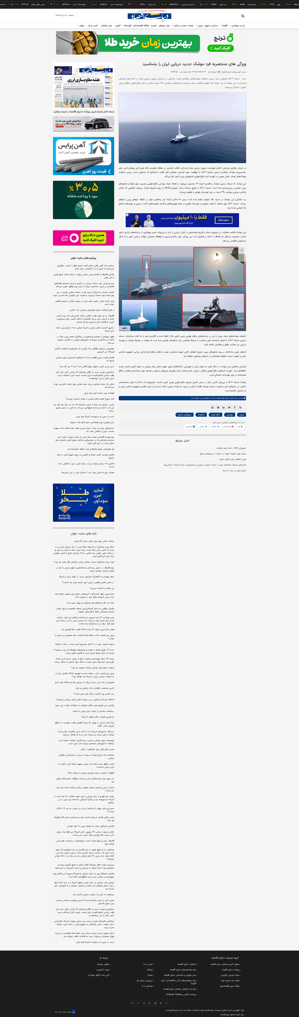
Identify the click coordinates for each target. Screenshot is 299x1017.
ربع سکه (281, 4)
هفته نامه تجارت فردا (230, 980)
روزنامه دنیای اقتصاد (231, 969)
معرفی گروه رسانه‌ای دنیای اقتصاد (225, 964)
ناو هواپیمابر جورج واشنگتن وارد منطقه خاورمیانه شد (90, 449)
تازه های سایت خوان (83, 533)
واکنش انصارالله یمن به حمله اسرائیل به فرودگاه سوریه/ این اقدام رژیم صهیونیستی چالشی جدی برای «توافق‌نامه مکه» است (83, 875)
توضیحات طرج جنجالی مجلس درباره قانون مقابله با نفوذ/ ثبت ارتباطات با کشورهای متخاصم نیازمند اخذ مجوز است (86, 742)
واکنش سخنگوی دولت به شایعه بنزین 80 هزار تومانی (90, 826)
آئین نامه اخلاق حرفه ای (98, 975)
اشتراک (150, 975)
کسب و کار (92, 25)
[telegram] (217, 407)
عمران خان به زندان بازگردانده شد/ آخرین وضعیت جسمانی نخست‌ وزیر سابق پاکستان (85, 902)
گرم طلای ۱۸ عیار (89, 4)
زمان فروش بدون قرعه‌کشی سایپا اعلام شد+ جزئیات (92, 422)
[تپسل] (127, 214)
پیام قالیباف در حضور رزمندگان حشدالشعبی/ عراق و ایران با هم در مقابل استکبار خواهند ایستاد (85, 569)
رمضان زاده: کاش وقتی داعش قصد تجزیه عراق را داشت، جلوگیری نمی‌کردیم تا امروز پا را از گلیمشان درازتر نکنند (85, 267)
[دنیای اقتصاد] (149, 16)
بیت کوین (195, 4)
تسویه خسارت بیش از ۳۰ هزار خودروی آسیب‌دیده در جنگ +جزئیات (84, 644)
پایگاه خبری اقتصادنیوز (230, 986)
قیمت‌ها (127, 25)
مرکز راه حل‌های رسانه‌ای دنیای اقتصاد (179, 989)
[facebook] (234, 407)
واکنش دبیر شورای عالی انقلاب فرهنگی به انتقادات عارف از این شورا (84, 705)
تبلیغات (150, 969)
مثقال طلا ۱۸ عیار (52, 4)
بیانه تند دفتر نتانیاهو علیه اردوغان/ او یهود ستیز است (90, 602)
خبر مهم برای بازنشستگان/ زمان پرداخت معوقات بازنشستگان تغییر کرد (85, 780)
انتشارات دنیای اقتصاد (186, 964)
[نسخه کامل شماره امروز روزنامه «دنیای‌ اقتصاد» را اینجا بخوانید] (83, 86)
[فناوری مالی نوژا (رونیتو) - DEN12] (83, 503)
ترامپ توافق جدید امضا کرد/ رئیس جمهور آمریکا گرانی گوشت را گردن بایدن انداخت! (86, 766)
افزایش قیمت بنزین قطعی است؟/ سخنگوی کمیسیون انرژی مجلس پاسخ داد (85, 359)
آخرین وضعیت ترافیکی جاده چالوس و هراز (95, 688)
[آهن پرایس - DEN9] (83, 156)
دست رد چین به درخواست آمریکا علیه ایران (95, 416)
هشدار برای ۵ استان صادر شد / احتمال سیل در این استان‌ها (88, 472)
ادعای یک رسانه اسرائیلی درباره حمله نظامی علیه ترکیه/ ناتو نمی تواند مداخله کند (84, 386)
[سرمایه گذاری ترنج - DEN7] (149, 43)
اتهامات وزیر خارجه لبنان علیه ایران (99, 393)
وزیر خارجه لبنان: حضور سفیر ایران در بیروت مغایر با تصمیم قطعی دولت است (84, 303)
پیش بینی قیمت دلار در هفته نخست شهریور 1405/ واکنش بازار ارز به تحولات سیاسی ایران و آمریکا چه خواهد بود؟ (84, 675)
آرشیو (117, 25)
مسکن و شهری (211, 25)
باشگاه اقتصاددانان (141, 25)
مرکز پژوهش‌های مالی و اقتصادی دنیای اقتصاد (178, 982)
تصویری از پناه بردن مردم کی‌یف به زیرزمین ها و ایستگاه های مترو (84, 682)
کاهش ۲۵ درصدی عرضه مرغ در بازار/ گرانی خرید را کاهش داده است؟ (86, 465)
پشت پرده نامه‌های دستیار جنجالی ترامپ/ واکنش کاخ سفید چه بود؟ (84, 562)
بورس (200, 25)
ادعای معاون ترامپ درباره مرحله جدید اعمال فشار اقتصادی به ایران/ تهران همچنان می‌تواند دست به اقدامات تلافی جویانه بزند (84, 935)
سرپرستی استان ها (145, 980)
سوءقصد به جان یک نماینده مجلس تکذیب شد (93, 894)
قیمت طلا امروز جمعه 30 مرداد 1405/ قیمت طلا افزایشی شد (87, 629)
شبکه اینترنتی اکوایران (230, 975)
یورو (251, 4)
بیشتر (81, 25)
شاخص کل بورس (161, 4)
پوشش (230, 414)
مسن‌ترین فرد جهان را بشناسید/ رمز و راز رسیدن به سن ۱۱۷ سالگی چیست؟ (85, 810)
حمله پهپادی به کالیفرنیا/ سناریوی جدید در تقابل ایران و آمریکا (86, 576)
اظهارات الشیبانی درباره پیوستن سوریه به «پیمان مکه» (91, 773)
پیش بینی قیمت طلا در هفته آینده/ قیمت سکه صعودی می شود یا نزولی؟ (84, 637)
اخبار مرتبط (182, 441)
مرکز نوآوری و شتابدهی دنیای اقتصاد (180, 975)
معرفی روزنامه (103, 964)
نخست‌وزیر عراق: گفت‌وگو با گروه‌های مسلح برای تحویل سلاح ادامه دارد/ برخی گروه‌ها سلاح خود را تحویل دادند (84, 595)
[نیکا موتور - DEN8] (83, 123)
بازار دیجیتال (164, 25)
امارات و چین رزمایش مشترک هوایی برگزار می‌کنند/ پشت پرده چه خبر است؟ (85, 789)
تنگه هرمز (215, 414)
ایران (242, 414)
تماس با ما (148, 964)
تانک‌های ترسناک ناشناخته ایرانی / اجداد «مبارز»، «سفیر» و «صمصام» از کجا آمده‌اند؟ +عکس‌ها (205, 465)
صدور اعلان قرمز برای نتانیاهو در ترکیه (97, 749)
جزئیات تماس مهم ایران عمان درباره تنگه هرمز (94, 541)
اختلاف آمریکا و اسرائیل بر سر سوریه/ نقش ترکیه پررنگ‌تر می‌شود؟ (85, 699)
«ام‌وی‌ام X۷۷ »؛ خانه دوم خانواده (231, 448)
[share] (144, 1003)
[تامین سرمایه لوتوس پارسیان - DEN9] (83, 200)
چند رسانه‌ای (106, 25)
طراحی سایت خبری (65, 1012)
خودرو (154, 25)
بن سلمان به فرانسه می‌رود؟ (102, 588)
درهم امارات (225, 4)
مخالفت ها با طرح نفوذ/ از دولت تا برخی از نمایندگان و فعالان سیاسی (86, 757)
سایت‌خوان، (233, 398)
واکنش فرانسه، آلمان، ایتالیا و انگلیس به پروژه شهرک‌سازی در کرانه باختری (85, 456)
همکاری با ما (147, 986)
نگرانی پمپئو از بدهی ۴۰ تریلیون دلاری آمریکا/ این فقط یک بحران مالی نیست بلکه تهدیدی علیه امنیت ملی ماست (85, 833)
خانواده (201, 414)
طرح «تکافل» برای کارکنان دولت (232, 459)
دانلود (124, 328)
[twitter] (229, 407)
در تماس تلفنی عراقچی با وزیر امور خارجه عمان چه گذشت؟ (88, 582)
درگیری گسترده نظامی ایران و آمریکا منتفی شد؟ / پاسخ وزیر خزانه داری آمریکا (85, 329)
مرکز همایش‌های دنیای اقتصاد (183, 969)
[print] (212, 407)
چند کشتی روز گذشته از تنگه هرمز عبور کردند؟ (94, 694)
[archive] (132, 1003)
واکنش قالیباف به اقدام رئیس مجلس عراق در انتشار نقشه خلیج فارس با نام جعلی (84, 276)
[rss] (149, 1003)
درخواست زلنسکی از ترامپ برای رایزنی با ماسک (93, 711)
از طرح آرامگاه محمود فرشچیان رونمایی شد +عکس (91, 310)
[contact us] (138, 1003)
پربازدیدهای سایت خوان (83, 258)
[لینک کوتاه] (240, 407)
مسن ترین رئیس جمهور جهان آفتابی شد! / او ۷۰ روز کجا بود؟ (86, 366)
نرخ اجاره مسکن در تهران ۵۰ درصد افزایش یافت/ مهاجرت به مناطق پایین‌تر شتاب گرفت (84, 724)
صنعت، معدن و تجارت (183, 25)
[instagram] (166, 1003)
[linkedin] (223, 407)
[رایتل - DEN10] (83, 238)
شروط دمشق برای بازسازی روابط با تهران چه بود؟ (92, 667)
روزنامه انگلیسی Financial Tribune (181, 994)
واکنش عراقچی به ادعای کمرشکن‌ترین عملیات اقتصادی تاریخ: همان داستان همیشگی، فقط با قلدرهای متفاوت (85, 610)
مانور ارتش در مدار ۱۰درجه (234, 470)
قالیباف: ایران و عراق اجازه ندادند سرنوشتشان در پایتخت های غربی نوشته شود (85, 842)
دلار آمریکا (125, 4)
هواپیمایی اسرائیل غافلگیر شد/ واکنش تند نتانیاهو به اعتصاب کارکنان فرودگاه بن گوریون (84, 350)
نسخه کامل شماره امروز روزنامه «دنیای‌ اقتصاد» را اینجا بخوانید (83, 112)
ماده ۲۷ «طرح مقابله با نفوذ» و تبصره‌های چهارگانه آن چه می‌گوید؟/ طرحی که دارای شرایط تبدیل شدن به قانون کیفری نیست (84, 651)
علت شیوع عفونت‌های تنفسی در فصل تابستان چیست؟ (90, 399)
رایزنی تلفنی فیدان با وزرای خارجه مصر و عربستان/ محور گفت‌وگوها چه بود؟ (84, 819)
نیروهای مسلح (184, 414)
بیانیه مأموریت (102, 969)
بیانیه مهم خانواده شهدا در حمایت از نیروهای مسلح (223, 453)
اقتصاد (224, 25)
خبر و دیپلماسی (238, 25)
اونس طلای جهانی (11, 4)
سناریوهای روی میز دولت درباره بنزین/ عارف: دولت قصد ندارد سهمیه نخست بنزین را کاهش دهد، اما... (84, 430)
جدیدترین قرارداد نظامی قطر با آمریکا (98, 717)
